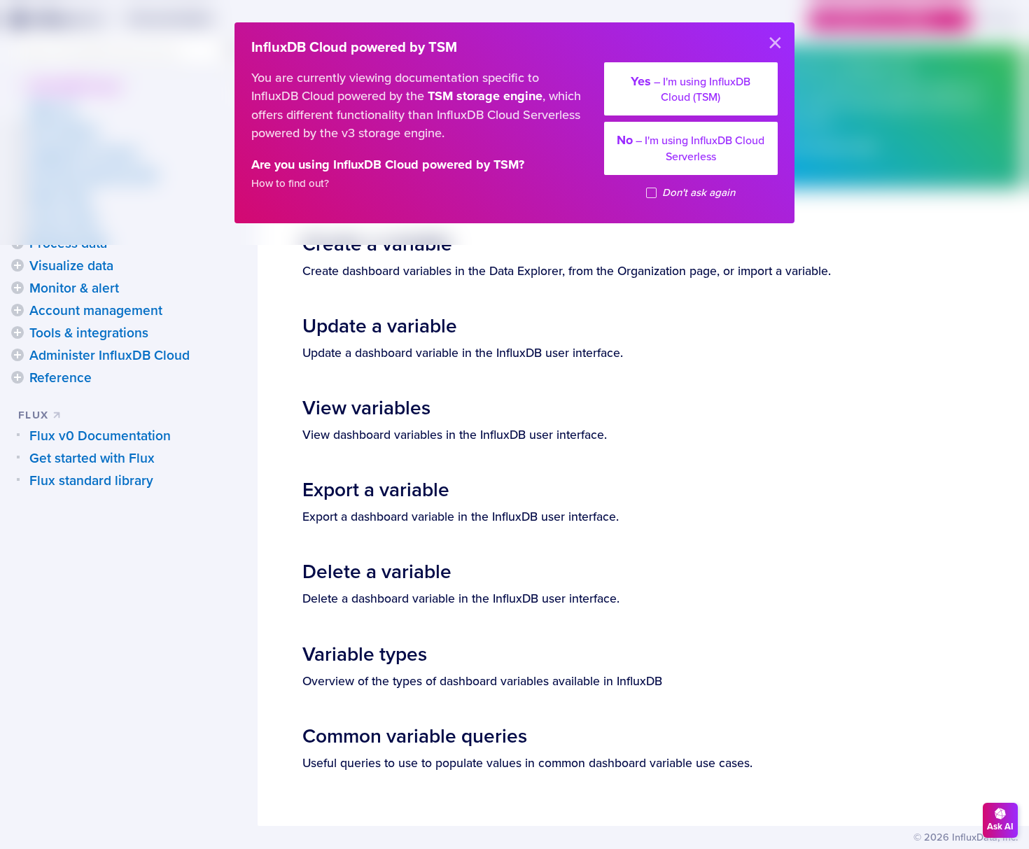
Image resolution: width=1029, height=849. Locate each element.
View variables (366, 408)
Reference (60, 378)
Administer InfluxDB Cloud (109, 355)
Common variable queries (414, 736)
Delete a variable (376, 572)
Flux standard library (91, 480)
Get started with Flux (92, 458)
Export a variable (375, 490)
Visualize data (71, 266)
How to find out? (290, 183)
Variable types (364, 654)
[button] (17, 265)
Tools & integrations (88, 333)
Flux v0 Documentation (100, 436)
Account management (95, 310)
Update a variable (379, 326)
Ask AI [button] (1000, 826)
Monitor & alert (74, 288)
